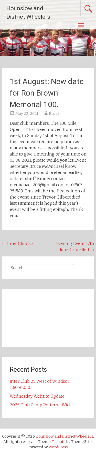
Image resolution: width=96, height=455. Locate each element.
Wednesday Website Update (37, 396)
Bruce (54, 113)
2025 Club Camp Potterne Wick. (41, 404)
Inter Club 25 (17, 243)
